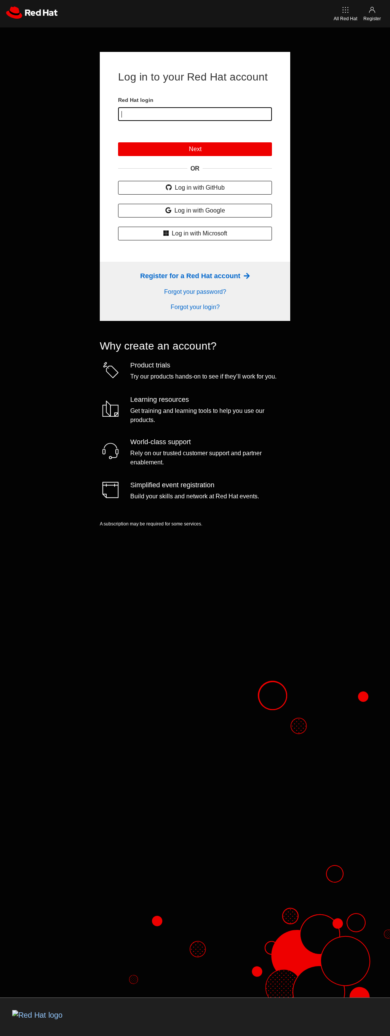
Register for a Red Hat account (191, 276)
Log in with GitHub (199, 187)
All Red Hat (345, 18)
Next (195, 149)
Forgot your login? (195, 307)
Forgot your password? (195, 291)
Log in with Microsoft (198, 233)
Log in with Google (199, 210)
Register (372, 18)
